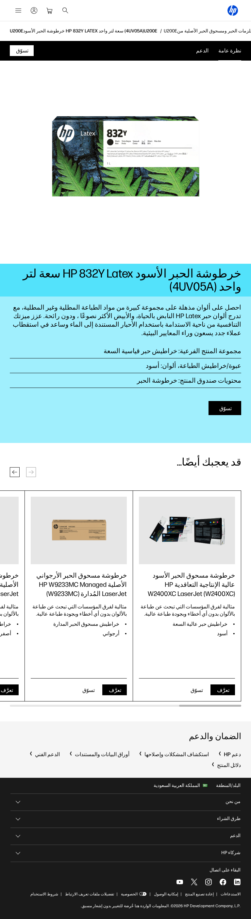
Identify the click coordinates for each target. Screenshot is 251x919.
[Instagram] (208, 882)
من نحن (233, 801)
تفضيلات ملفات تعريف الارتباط (89, 894)
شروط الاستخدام (44, 894)
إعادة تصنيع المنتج (199, 894)
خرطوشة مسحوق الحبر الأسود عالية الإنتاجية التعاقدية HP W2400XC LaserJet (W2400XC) (191, 584)
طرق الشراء (229, 818)
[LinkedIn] (237, 882)
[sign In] (34, 10)
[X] (194, 882)
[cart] (50, 10)
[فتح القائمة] (18, 10)
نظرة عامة (229, 51)
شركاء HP (231, 852)
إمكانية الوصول (166, 894)
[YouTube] (179, 882)
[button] (15, 472)
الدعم (202, 51)
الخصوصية (129, 894)
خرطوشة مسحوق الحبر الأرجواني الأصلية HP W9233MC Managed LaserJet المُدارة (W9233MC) (81, 584)
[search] (65, 10)
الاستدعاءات (231, 894)
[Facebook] (223, 882)
